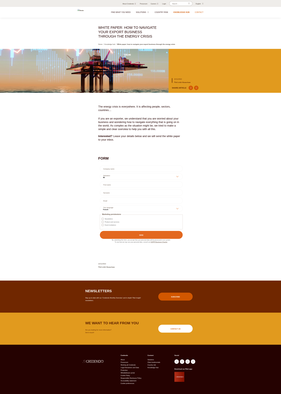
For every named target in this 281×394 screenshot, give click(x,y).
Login (164, 4)
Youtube (182, 361)
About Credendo (128, 4)
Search (189, 3)
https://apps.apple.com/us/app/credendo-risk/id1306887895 (192, 374)
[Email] (191, 88)
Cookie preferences (127, 383)
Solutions (141, 12)
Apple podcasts (193, 361)
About (123, 360)
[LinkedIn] (196, 88)
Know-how (186, 82)
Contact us (175, 329)
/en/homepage (97, 361)
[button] (148, 12)
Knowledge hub (181, 12)
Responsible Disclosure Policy (131, 378)
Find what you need (121, 12)
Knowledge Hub (153, 367)
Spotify (187, 361)
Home (100, 44)
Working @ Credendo (128, 365)
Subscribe (175, 297)
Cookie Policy (125, 375)
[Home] (81, 12)
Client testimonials (154, 362)
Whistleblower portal (128, 373)
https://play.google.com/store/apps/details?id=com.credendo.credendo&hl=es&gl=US (193, 379)
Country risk (161, 12)
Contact (199, 12)
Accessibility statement (128, 381)
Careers (153, 4)
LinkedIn (176, 361)
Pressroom (143, 4)
